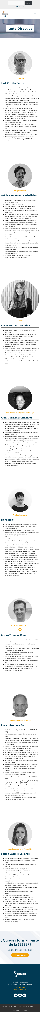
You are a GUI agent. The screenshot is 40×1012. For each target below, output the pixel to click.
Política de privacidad (15, 1006)
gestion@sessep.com (20, 989)
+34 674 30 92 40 (20, 987)
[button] (35, 14)
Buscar (28, 3)
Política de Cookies (28, 1006)
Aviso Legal (4, 1006)
